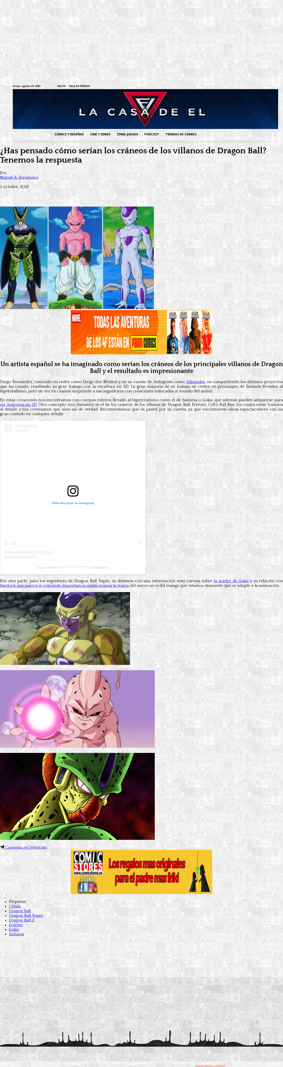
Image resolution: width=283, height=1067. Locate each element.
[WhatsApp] (55, 193)
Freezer (16, 925)
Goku (14, 929)
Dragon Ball (20, 911)
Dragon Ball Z (22, 920)
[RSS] (240, 86)
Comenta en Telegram (25, 847)
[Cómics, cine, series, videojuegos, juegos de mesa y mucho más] (118, 109)
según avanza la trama (64, 585)
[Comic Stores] (141, 892)
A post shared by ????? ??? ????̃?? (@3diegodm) (73, 567)
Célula (15, 906)
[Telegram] (254, 86)
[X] (261, 86)
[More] (86, 193)
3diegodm (195, 382)
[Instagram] (233, 86)
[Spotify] (247, 86)
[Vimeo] (215, 86)
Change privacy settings (210, 1065)
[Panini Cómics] (141, 353)
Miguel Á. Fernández (19, 177)
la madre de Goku (231, 581)
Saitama (16, 934)
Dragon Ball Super (26, 915)
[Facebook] (226, 86)
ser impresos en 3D (18, 404)
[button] (235, 134)
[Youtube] (268, 86)
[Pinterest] (70, 193)
